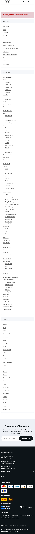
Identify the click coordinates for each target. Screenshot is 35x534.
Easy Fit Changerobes (11, 202)
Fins (4, 125)
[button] (15, 2)
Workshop (6, 157)
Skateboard (6, 273)
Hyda (6, 171)
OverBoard (8, 518)
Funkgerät (8, 292)
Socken (7, 181)
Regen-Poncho (9, 209)
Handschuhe (9, 183)
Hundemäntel (7, 245)
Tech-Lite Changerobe (12, 204)
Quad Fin (8, 133)
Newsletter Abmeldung (10, 55)
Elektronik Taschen (8, 280)
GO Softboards (7, 104)
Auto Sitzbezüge (10, 216)
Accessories (6, 160)
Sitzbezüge (6, 250)
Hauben (7, 186)
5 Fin (6, 130)
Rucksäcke (6, 294)
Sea (6, 231)
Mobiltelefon (9, 284)
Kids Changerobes (10, 214)
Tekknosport (7, 403)
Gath (6, 168)
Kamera (7, 289)
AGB (4, 61)
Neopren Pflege (9, 188)
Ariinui (5, 324)
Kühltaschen (7, 309)
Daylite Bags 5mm (10, 118)
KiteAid (5, 371)
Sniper (5, 396)
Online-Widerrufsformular (11, 48)
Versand (5, 39)
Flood (4, 346)
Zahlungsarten (7, 42)
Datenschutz (7, 58)
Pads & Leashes (7, 155)
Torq (4, 80)
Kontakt (5, 33)
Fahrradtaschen (8, 307)
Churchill (5, 337)
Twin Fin (7, 140)
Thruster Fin (8, 128)
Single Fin (8, 138)
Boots (7, 178)
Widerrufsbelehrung (9, 45)
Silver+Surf (6, 387)
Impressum (6, 64)
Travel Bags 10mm (10, 120)
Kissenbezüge (7, 247)
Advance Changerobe (11, 199)
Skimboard (6, 271)
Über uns (5, 51)
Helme (5, 166)
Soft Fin (7, 150)
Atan (4, 327)
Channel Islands (8, 99)
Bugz (4, 331)
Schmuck (6, 226)
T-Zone (5, 400)
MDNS (5, 375)
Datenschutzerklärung (22, 431)
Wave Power (7, 409)
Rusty (4, 97)
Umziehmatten (7, 255)
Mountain (8, 234)
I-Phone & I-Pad (10, 282)
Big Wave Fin (9, 145)
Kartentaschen (7, 304)
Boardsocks (8, 115)
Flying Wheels (7, 349)
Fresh (4, 353)
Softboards (6, 107)
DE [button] (18, 2)
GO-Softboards (7, 362)
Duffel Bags (6, 297)
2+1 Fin (7, 142)
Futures (5, 356)
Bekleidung (8, 219)
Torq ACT (8, 82)
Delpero (5, 94)
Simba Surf (6, 390)
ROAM (27, 515)
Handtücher (6, 242)
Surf (6, 229)
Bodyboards (8, 268)
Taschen (5, 252)
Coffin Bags (8, 123)
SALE (4, 29)
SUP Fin (7, 147)
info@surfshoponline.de (8, 461)
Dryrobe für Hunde (10, 224)
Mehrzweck (8, 287)
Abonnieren (26, 438)
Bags (4, 113)
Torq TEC (8, 85)
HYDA (13, 518)
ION (4, 368)
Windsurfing (8, 152)
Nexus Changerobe (11, 197)
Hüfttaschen (7, 302)
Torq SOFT (8, 92)
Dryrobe (5, 194)
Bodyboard (6, 261)
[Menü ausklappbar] (2, 1)
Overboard (6, 378)
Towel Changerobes (11, 207)
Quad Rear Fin (9, 135)
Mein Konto (6, 36)
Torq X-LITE (8, 87)
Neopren (5, 176)
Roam (5, 381)
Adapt (7, 212)
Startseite (6, 26)
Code (4, 102)
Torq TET (7, 89)
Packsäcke (6, 299)
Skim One (6, 393)
